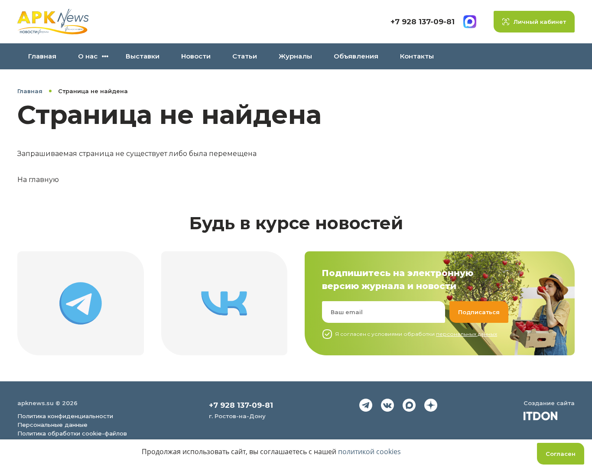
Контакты (417, 56)
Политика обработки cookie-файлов (72, 433)
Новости (196, 56)
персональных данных (466, 334)
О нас (88, 56)
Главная (42, 56)
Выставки (142, 56)
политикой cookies (369, 451)
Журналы (295, 56)
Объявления (356, 56)
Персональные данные (52, 424)
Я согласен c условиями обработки (416, 334)
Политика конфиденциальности (65, 416)
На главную (38, 180)
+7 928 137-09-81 (422, 21)
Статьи (244, 56)
